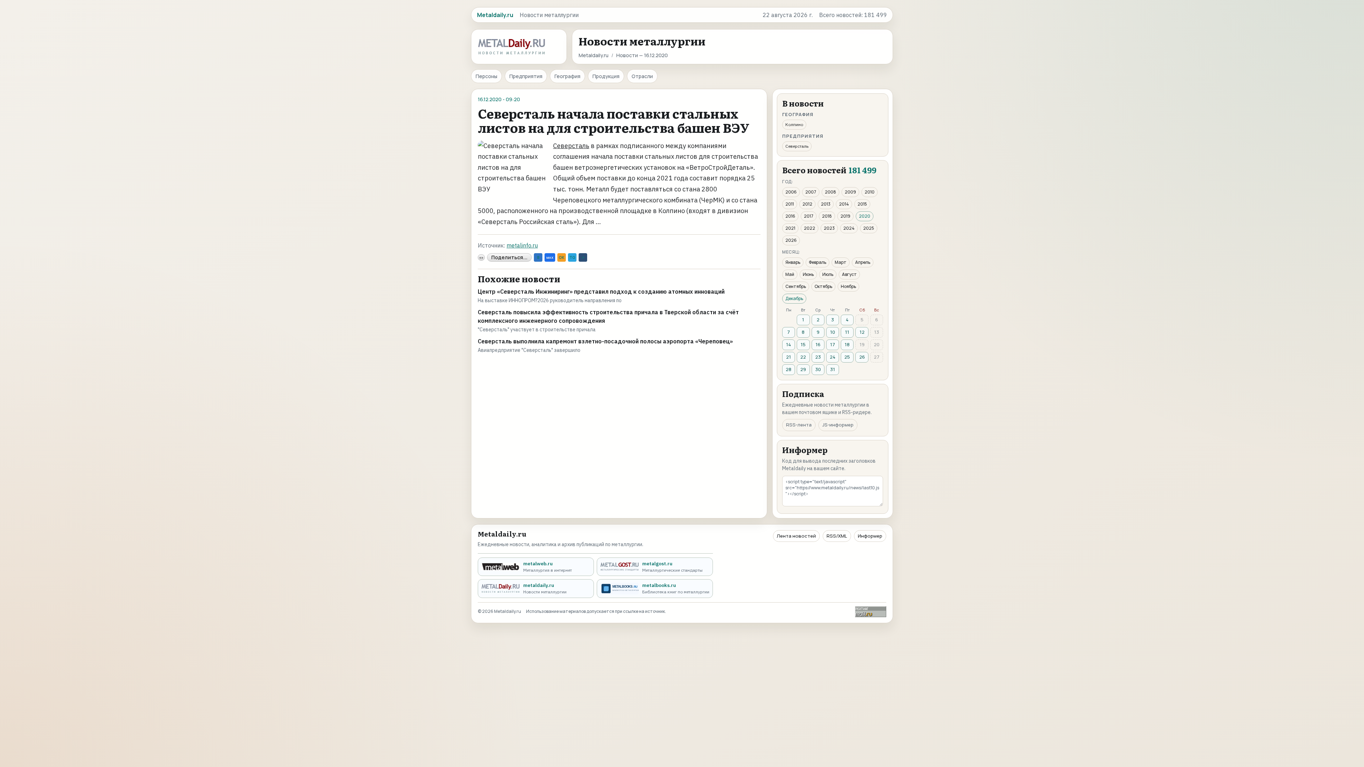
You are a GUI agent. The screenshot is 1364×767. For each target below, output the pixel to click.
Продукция (605, 76)
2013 (825, 204)
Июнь (808, 274)
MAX (549, 257)
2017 (808, 216)
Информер (870, 536)
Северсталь (571, 146)
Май (789, 274)
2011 (789, 204)
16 (818, 344)
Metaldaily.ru (593, 55)
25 (847, 357)
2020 (864, 216)
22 (803, 357)
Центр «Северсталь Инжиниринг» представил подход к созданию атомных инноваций (601, 291)
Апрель (862, 262)
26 (862, 357)
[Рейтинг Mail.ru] (870, 611)
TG (572, 257)
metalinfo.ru (522, 245)
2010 (870, 192)
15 (803, 344)
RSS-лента (799, 424)
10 (832, 332)
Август (849, 274)
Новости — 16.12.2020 (642, 55)
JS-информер (838, 424)
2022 (809, 228)
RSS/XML (837, 536)
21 (788, 357)
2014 (844, 204)
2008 (830, 192)
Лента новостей (796, 536)
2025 (868, 228)
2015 (862, 204)
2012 (807, 204)
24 (832, 357)
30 (818, 369)
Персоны (486, 76)
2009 (850, 192)
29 (803, 369)
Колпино (794, 124)
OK (561, 257)
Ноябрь (848, 286)
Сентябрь (795, 286)
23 (818, 357)
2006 (791, 192)
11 (847, 332)
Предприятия (525, 76)
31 (832, 369)
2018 (827, 216)
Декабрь (794, 298)
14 (788, 344)
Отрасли (642, 76)
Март (840, 262)
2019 (845, 216)
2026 (791, 240)
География (567, 76)
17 (832, 344)
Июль (827, 274)
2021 (790, 228)
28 (788, 369)
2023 (829, 228)
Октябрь (823, 286)
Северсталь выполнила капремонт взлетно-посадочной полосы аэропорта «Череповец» (605, 341)
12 (862, 332)
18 (847, 344)
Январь (792, 262)
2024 (849, 228)
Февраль (817, 262)
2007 (810, 192)
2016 (790, 216)
